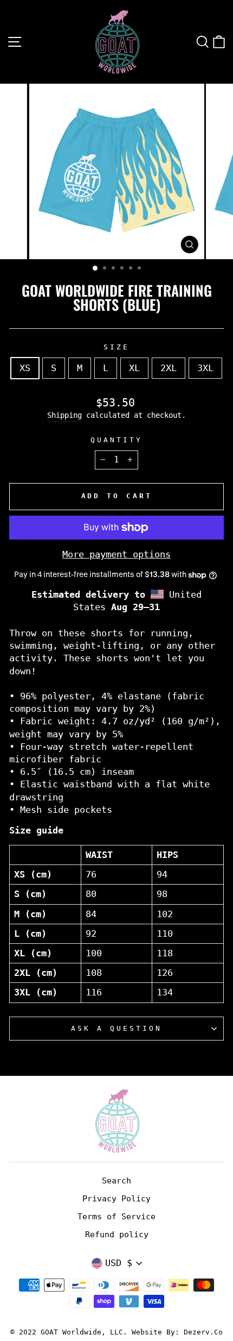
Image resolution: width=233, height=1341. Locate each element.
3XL (205, 368)
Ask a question (116, 1028)
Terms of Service (116, 1216)
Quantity (116, 440)
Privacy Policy (116, 1199)
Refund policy (116, 1234)
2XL (168, 368)
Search (116, 1181)
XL (134, 368)
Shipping (64, 415)
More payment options (116, 554)
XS (25, 368)
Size (116, 347)
